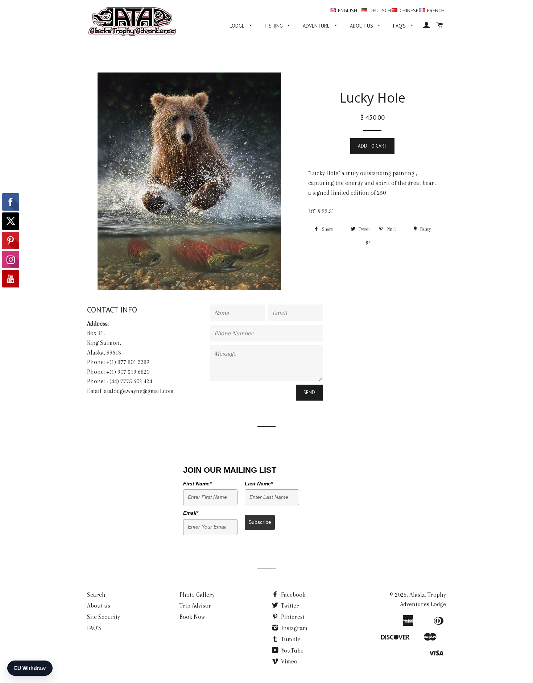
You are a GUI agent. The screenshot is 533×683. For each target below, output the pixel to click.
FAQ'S (400, 25)
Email (190, 513)
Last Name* (259, 484)
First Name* (197, 484)
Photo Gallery (197, 594)
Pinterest (292, 616)
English (347, 10)
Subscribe (259, 522)
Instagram (293, 628)
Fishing (274, 25)
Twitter (289, 605)
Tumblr (290, 639)
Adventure (317, 25)
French (436, 10)
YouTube (291, 650)
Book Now (192, 616)
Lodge (238, 25)
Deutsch (380, 10)
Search (96, 594)
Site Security (103, 616)
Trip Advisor (195, 605)
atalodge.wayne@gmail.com (139, 391)
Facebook (292, 594)
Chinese (409, 10)
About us (362, 25)
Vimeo (288, 661)
